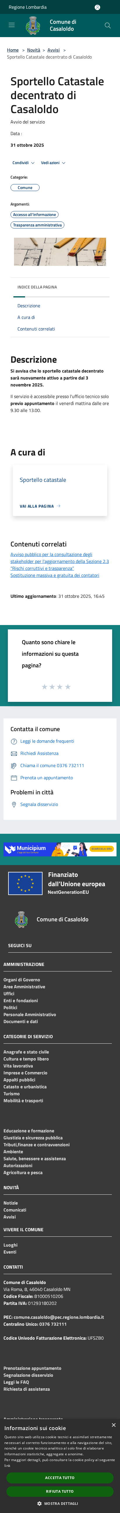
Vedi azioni (50, 162)
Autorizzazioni (17, 1165)
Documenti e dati (20, 1021)
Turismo (11, 1093)
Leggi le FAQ (16, 1381)
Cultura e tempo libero (26, 1058)
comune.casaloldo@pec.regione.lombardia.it (59, 1317)
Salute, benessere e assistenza (34, 1158)
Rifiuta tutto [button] (60, 1491)
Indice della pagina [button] (37, 287)
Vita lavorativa (18, 1065)
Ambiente (13, 1151)
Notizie (10, 1202)
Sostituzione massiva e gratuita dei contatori (54, 575)
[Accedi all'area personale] (97, 7)
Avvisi (53, 49)
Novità (33, 49)
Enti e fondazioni (20, 1000)
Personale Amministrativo (29, 1014)
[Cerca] (107, 25)
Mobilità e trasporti (23, 1100)
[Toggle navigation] (11, 24)
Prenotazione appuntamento (32, 1368)
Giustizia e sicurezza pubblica (33, 1137)
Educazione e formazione (28, 1130)
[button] (60, 1503)
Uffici (8, 993)
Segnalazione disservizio (28, 1375)
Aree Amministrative (24, 986)
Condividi (21, 162)
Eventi (9, 1251)
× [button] (113, 1425)
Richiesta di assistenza (26, 1388)
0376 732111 (53, 1324)
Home (13, 49)
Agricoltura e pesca (23, 1172)
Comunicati (14, 1209)
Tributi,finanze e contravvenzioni (36, 1144)
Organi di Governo (21, 979)
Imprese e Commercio (25, 1072)
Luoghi (10, 1244)
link (7, 1465)
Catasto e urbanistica (25, 1086)
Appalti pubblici (19, 1079)
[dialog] (60, 1466)
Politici (10, 1007)
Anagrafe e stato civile (26, 1051)
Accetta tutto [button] (60, 1477)
